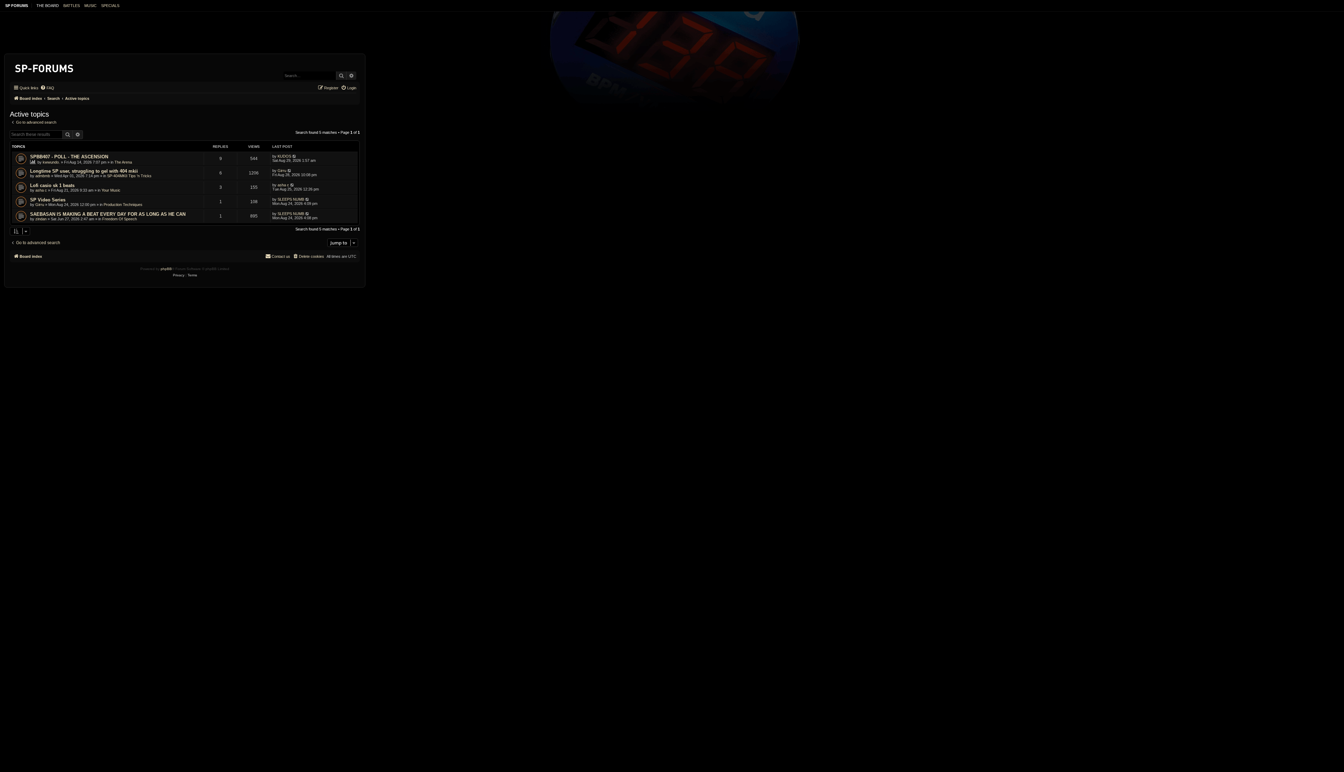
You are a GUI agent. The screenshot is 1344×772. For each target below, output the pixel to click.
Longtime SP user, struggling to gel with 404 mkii (84, 171)
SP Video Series (47, 199)
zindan (41, 219)
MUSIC (90, 6)
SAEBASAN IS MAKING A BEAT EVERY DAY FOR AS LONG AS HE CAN (108, 214)
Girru (282, 170)
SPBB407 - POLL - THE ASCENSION (69, 156)
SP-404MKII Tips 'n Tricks (129, 176)
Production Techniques (123, 204)
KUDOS (284, 156)
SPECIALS (110, 6)
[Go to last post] (294, 156)
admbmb (42, 176)
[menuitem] (47, 88)
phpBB (166, 269)
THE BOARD (47, 6)
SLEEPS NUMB (291, 199)
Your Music (111, 190)
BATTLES (71, 6)
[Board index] (45, 67)
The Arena (123, 162)
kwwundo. (51, 162)
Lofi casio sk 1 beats (52, 185)
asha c (41, 190)
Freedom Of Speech (119, 219)
